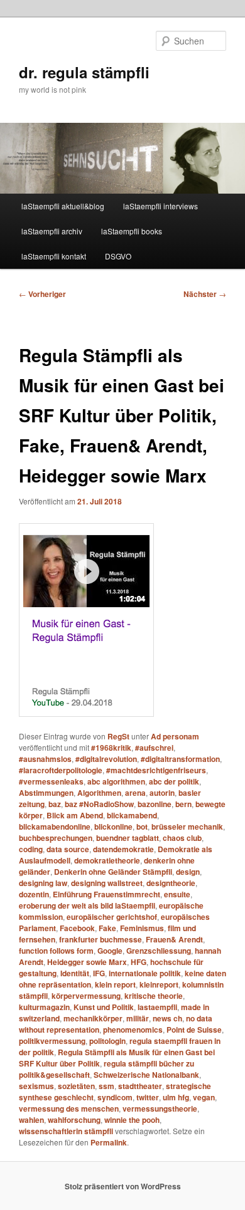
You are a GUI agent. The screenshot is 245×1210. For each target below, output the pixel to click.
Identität (74, 973)
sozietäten (76, 1086)
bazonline (155, 804)
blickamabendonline (54, 826)
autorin (162, 792)
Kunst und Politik (104, 1007)
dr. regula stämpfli (84, 72)
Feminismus (142, 928)
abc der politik (174, 781)
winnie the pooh (132, 1119)
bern (183, 804)
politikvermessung (52, 1040)
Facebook (77, 928)
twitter (147, 1097)
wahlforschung (74, 1119)
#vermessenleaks (51, 781)
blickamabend (132, 815)
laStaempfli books (131, 231)
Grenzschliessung (158, 950)
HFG (138, 961)
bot (142, 826)
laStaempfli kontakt (53, 256)
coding (31, 849)
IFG (99, 973)
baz (54, 804)
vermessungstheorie (159, 1108)
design (188, 871)
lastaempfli (157, 1007)
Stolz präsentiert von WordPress (123, 1186)
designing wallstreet (107, 883)
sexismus (36, 1086)
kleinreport (158, 984)
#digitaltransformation (180, 758)
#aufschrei (154, 747)
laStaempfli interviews (160, 206)
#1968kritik (111, 747)
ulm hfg (176, 1097)
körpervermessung (86, 995)
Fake (107, 928)
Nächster (204, 294)
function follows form (56, 950)
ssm (106, 1086)
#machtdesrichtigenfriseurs (156, 770)
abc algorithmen (116, 781)
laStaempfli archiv (51, 231)
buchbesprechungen (55, 837)
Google (109, 950)
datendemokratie (123, 849)
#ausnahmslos (45, 758)
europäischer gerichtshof (112, 916)
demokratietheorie (107, 860)
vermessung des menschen (69, 1108)
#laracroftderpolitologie (60, 770)
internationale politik (145, 973)
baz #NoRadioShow (99, 804)
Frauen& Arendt (174, 939)
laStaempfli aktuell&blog (62, 206)
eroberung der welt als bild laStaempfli (87, 905)
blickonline (113, 826)
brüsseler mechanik (187, 826)
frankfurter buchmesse (100, 939)
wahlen (31, 1119)
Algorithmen (99, 792)
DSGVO (118, 256)
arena (135, 792)
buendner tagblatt (127, 837)
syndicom (115, 1097)
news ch (167, 1018)
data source (67, 849)
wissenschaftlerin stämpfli (66, 1131)
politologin (107, 1040)
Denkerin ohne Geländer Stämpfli (113, 871)
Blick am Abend (74, 815)
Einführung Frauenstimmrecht (106, 894)
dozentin (34, 894)
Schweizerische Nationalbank (146, 1074)
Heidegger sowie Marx (87, 961)
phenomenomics (133, 1029)
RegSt (118, 736)
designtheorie (170, 883)
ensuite (177, 894)
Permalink (108, 1142)
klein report (115, 984)
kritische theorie (153, 995)
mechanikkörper (92, 1018)
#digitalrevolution (106, 758)
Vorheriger (42, 294)
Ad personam (175, 736)
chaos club (182, 837)
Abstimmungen (46, 792)
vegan (204, 1097)
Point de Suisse (194, 1029)
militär (137, 1018)
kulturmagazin (44, 1007)
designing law (43, 883)
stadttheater (140, 1086)
